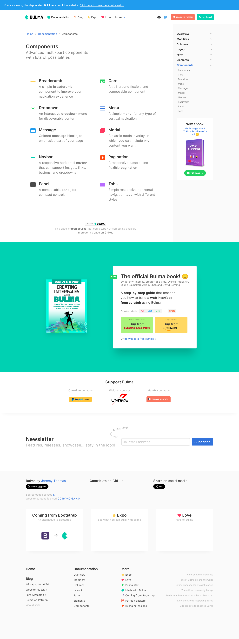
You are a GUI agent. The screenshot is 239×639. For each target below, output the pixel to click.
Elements (79, 600)
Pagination (183, 101)
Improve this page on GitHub (95, 232)
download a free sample (139, 338)
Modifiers (79, 579)
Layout (78, 590)
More (118, 17)
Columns (79, 585)
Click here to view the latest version (102, 5)
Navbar (182, 97)
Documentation (47, 33)
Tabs (180, 111)
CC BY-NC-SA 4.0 (69, 498)
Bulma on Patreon (37, 600)
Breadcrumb (184, 70)
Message (183, 88)
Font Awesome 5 (36, 594)
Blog (29, 579)
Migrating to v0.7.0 (37, 584)
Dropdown (183, 79)
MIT (55, 494)
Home (29, 33)
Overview (79, 574)
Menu (181, 83)
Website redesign (36, 589)
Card (180, 74)
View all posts (33, 605)
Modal (181, 92)
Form (77, 595)
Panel (181, 106)
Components (81, 605)
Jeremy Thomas (53, 481)
